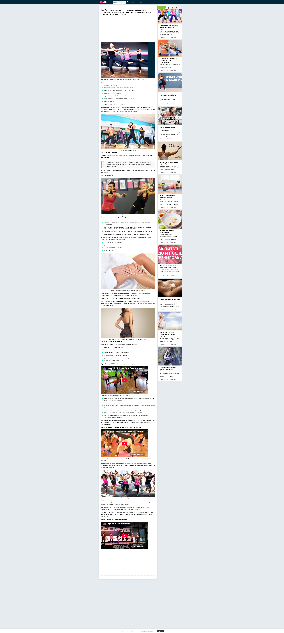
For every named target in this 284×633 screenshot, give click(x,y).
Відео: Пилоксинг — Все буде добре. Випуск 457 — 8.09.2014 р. (121, 98)
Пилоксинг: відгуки (109, 101)
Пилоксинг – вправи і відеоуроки (113, 93)
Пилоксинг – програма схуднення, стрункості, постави (119, 90)
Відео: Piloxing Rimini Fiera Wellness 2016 (115, 104)
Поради (103, 18)
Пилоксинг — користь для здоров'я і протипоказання (118, 88)
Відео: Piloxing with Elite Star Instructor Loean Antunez (119, 96)
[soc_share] (282, 631)
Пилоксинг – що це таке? (110, 85)
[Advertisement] (128, 32)
